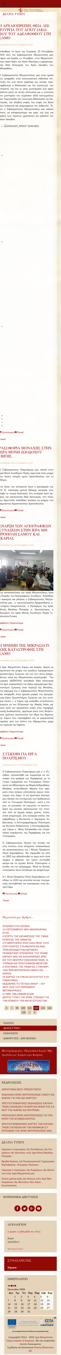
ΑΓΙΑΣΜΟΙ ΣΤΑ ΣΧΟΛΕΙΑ (16, 926)
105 (24, 1012)
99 (17, 1008)
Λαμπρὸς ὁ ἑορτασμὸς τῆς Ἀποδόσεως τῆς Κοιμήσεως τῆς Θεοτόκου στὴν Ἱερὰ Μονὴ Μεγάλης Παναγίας (27, 1152)
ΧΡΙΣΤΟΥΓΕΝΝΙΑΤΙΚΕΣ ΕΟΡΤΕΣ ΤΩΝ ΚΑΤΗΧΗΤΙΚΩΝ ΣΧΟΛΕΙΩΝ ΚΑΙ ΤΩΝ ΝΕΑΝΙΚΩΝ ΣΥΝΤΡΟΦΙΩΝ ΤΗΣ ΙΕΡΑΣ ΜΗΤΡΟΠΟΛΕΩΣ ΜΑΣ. (28, 1127)
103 (43, 1008)
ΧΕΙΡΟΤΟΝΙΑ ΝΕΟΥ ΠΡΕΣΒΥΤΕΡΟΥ (21, 1089)
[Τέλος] (35, 1012)
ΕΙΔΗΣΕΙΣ (8, 1023)
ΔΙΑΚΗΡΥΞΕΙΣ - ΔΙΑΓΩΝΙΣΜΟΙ (19, 1038)
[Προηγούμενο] (12, 1008)
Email (20, 432)
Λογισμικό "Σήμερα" (17, 1249)
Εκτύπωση (11, 893)
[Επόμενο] (29, 1012)
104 (49, 1008)
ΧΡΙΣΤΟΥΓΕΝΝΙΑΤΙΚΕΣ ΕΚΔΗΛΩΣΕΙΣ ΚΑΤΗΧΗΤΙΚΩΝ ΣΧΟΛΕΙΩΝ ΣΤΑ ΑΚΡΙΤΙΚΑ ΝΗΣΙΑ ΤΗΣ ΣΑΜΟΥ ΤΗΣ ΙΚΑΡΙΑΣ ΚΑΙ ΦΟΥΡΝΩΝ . (28, 1106)
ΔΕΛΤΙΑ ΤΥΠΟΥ (11, 1028)
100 (23, 1008)
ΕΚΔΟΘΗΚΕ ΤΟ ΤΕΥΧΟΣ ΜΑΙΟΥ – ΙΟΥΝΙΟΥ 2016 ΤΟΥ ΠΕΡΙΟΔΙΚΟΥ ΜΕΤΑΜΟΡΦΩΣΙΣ (24, 987)
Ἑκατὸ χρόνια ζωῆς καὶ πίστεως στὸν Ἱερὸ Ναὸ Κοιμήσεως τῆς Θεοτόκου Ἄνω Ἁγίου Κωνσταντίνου (26, 1182)
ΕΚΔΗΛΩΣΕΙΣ (10, 1033)
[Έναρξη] (6, 1008)
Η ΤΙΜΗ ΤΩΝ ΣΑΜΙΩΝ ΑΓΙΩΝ (18, 994)
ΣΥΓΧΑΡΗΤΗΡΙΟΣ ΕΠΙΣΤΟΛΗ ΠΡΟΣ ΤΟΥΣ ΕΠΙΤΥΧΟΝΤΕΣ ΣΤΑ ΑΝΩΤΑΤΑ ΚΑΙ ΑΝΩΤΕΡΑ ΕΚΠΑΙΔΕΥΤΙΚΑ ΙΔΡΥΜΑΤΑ (26, 946)
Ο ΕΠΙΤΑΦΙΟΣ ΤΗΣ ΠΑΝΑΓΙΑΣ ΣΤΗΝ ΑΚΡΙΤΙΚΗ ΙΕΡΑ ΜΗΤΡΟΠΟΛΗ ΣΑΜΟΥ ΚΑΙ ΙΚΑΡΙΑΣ (26, 970)
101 (30, 1008)
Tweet (6, 900)
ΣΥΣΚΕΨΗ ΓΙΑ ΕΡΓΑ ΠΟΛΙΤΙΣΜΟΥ (20, 755)
